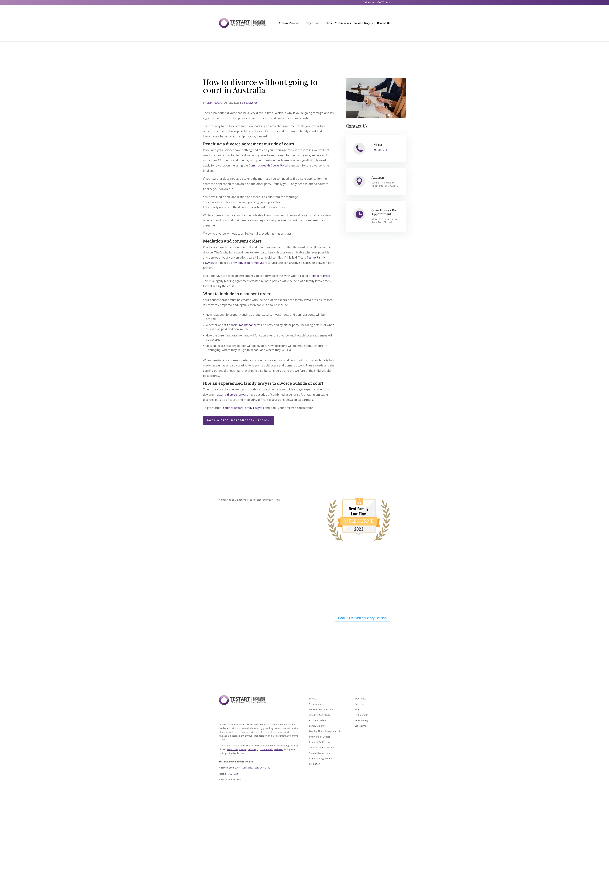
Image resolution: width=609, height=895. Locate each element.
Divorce (253, 102)
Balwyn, (243, 749)
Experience (312, 23)
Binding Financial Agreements (325, 731)
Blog (244, 102)
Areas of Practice (289, 23)
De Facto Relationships (321, 709)
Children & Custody (319, 714)
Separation (315, 703)
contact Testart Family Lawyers (243, 408)
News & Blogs (362, 23)
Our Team (359, 703)
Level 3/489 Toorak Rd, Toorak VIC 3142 (249, 767)
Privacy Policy (294, 856)
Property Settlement (320, 742)
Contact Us (383, 23)
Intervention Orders (319, 736)
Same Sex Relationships (321, 747)
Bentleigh (253, 749)
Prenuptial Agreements (321, 758)
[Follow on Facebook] (221, 714)
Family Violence (317, 725)
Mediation (314, 763)
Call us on (376, 2)
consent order (321, 276)
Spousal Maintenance (320, 753)
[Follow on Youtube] (227, 714)
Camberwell (266, 749)
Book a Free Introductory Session (238, 420)
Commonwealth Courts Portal (268, 165)
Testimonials (343, 23)
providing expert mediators (249, 263)
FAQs (329, 23)
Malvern (278, 749)
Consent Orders (317, 720)
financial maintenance (242, 325)
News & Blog (361, 720)
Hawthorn (232, 749)
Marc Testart (214, 102)
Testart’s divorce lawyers (231, 394)
